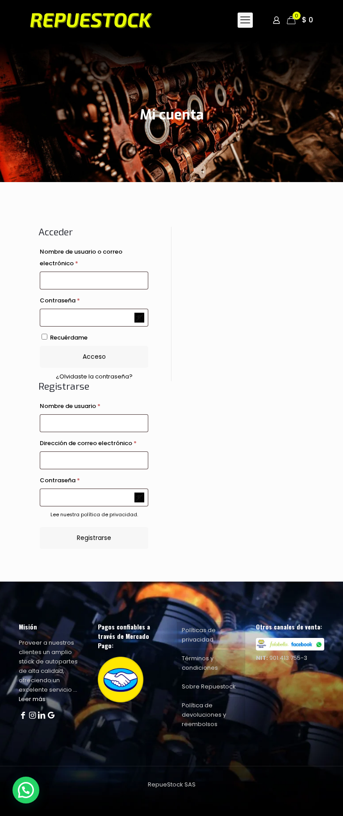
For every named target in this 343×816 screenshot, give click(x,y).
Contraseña (77, 300)
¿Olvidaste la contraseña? (94, 376)
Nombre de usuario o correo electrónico (81, 257)
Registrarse (94, 537)
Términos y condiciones (200, 663)
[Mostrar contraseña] (139, 318)
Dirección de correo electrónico (94, 442)
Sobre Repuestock (209, 686)
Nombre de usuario (87, 405)
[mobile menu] (245, 20)
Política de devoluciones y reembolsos (204, 714)
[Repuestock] (105, 20)
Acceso (94, 356)
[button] (26, 790)
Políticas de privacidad (199, 635)
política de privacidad (109, 514)
